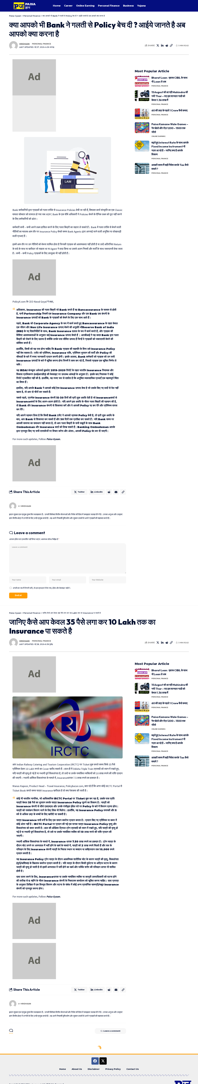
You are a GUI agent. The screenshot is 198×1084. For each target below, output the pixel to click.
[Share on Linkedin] (162, 45)
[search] (185, 6)
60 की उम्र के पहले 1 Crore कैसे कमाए (169, 110)
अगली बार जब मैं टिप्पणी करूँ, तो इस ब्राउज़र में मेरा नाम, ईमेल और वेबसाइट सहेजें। (42, 588)
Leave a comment (111, 1031)
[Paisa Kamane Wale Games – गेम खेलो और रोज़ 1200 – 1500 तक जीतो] (142, 127)
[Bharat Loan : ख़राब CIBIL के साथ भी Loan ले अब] (142, 81)
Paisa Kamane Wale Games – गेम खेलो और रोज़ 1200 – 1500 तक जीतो (169, 128)
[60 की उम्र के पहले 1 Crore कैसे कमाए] (142, 113)
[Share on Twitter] (158, 45)
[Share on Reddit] (167, 45)
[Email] (116, 492)
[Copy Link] (171, 45)
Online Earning (158, 136)
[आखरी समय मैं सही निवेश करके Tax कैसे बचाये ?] (142, 168)
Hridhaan (24, 44)
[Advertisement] (34, 113)
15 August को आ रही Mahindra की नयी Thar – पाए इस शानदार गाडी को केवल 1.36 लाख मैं (169, 96)
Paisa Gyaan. (53, 439)
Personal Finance (41, 44)
